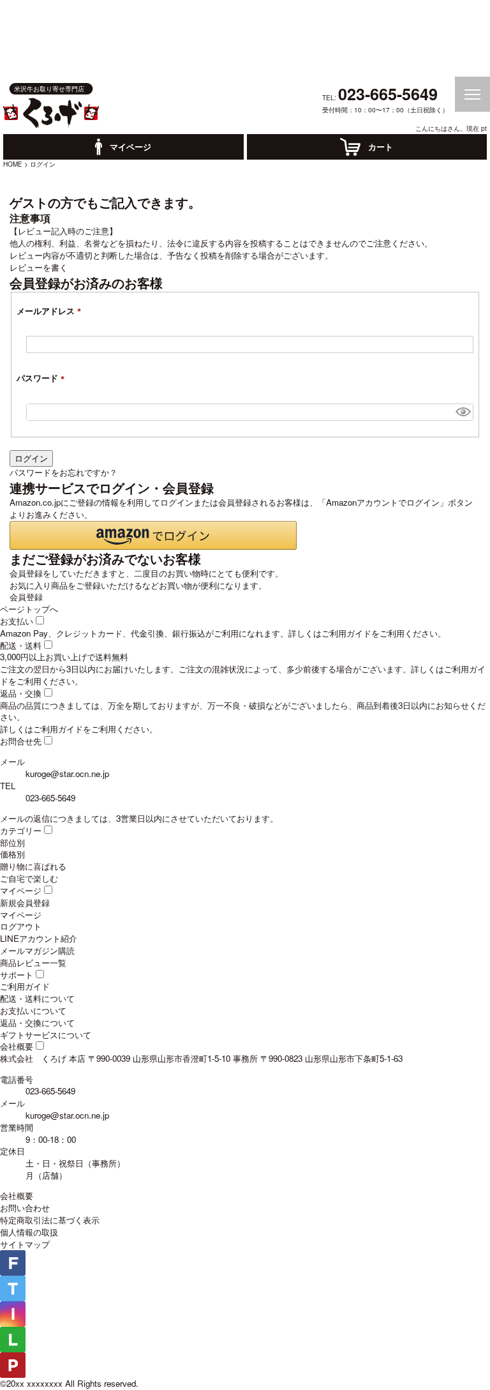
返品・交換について (37, 1022)
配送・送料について (37, 998)
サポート (16, 975)
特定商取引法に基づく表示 (50, 1220)
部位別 (12, 842)
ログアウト (20, 926)
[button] (153, 535)
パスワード (43, 378)
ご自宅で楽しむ (29, 878)
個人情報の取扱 (29, 1232)
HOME (12, 164)
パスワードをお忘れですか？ (63, 472)
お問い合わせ (25, 1208)
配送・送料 (20, 645)
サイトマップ (25, 1244)
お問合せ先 (20, 741)
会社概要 (16, 1046)
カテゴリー (20, 830)
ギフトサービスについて (45, 1035)
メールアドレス (51, 311)
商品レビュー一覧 (33, 962)
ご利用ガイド (346, 633)
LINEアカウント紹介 (38, 938)
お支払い (16, 621)
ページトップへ (29, 609)
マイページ (20, 890)
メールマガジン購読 (37, 950)
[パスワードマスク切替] (463, 412)
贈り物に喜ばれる (33, 866)
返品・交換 (20, 693)
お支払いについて (33, 1010)
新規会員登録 (25, 902)
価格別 (12, 854)
